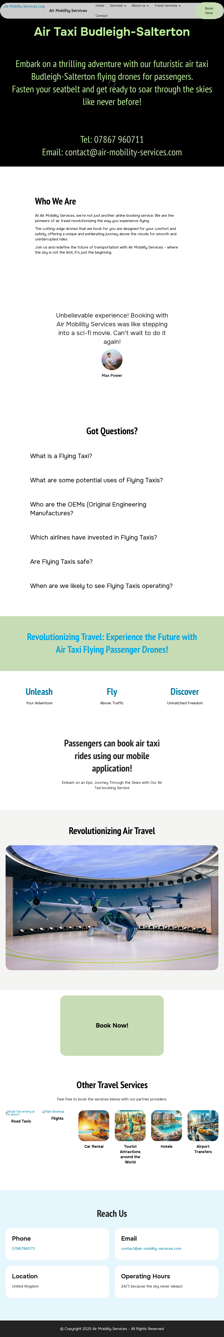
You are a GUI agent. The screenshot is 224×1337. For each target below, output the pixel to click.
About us (138, 6)
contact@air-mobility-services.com (123, 151)
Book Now (209, 10)
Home (100, 6)
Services (116, 6)
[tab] (112, 456)
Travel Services (165, 6)
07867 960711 (119, 139)
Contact (102, 16)
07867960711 (23, 1248)
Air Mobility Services (68, 10)
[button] (112, 456)
